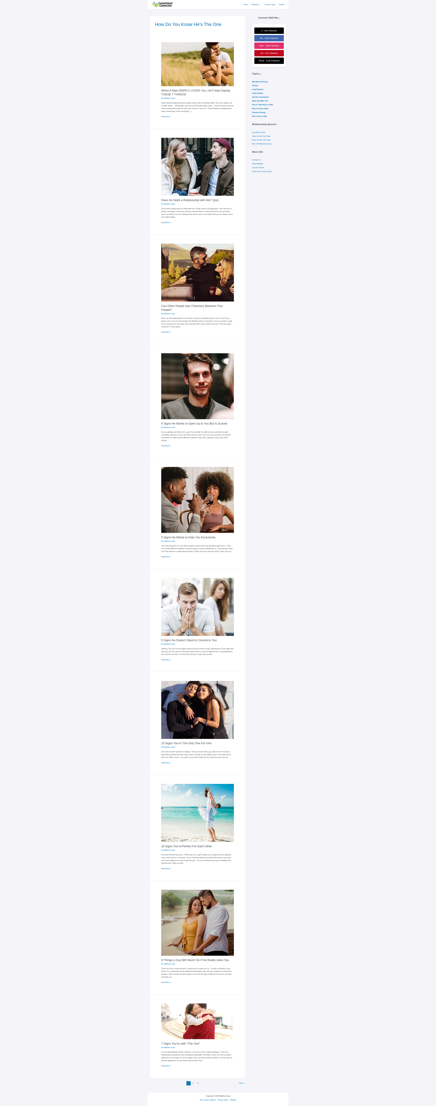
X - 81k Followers (269, 31)
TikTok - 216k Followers (269, 61)
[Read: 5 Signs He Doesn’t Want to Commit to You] (197, 604)
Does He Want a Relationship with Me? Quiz (190, 200)
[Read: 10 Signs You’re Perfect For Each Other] (197, 810)
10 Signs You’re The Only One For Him (186, 743)
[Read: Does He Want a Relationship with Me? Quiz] (197, 164)
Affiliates (233, 1100)
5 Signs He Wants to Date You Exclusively (188, 537)
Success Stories (258, 167)
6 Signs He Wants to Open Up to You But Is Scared (194, 423)
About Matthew (257, 164)
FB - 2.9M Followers (269, 38)
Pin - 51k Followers (269, 53)
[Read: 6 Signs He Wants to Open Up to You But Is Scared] (197, 383)
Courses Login (269, 4)
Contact (281, 4)
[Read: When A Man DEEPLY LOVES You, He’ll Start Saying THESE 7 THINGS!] (197, 61)
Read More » (166, 117)
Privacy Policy (223, 1100)
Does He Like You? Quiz (261, 136)
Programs (255, 4)
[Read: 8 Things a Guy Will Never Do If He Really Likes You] (197, 920)
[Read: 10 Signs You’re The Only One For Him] (197, 707)
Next (242, 1083)
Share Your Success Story (262, 171)
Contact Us (256, 160)
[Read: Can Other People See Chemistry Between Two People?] (197, 269)
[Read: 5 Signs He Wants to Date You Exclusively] (197, 497)
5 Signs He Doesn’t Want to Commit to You (189, 640)
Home (246, 4)
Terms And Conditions (208, 1100)
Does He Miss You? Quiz (261, 140)
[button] (260, 5)
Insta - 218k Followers (269, 46)
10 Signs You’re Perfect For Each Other (186, 846)
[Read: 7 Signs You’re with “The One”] (191, 1018)
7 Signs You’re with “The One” (180, 1043)
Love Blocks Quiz (258, 132)
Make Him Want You (260, 101)
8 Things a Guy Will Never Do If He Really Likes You (195, 960)
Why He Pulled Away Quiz (262, 144)
